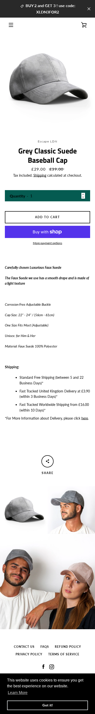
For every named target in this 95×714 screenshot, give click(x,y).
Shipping (39, 175)
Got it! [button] (47, 705)
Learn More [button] (18, 693)
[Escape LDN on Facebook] (43, 666)
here (84, 418)
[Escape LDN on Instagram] (51, 666)
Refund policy (68, 647)
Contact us (24, 647)
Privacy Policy (29, 654)
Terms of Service (63, 654)
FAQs (44, 647)
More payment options (47, 243)
